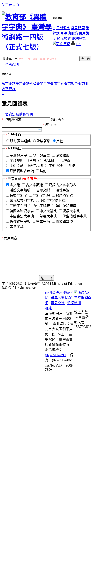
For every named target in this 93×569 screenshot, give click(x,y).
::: (54, 28)
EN (78, 44)
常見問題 (78, 28)
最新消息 (63, 28)
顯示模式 (64, 38)
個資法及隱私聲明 (19, 114)
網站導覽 (79, 38)
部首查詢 (9, 84)
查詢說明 (12, 64)
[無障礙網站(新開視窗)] (82, 303)
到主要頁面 (10, 4)
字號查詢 (64, 84)
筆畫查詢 (22, 84)
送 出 (46, 278)
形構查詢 (36, 84)
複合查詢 (78, 84)
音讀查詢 (50, 84)
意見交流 (58, 303)
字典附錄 (71, 33)
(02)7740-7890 (55, 355)
